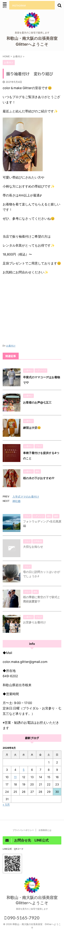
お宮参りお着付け (34, 622)
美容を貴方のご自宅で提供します (32, 908)
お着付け (10, 345)
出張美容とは (46, 830)
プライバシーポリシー (23, 830)
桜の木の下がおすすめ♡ (38, 478)
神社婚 (16, 501)
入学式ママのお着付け (25, 496)
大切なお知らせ (33, 546)
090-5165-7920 (22, 917)
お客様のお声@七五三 (37, 402)
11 (15, 777)
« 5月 (6, 804)
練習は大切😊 (32, 427)
